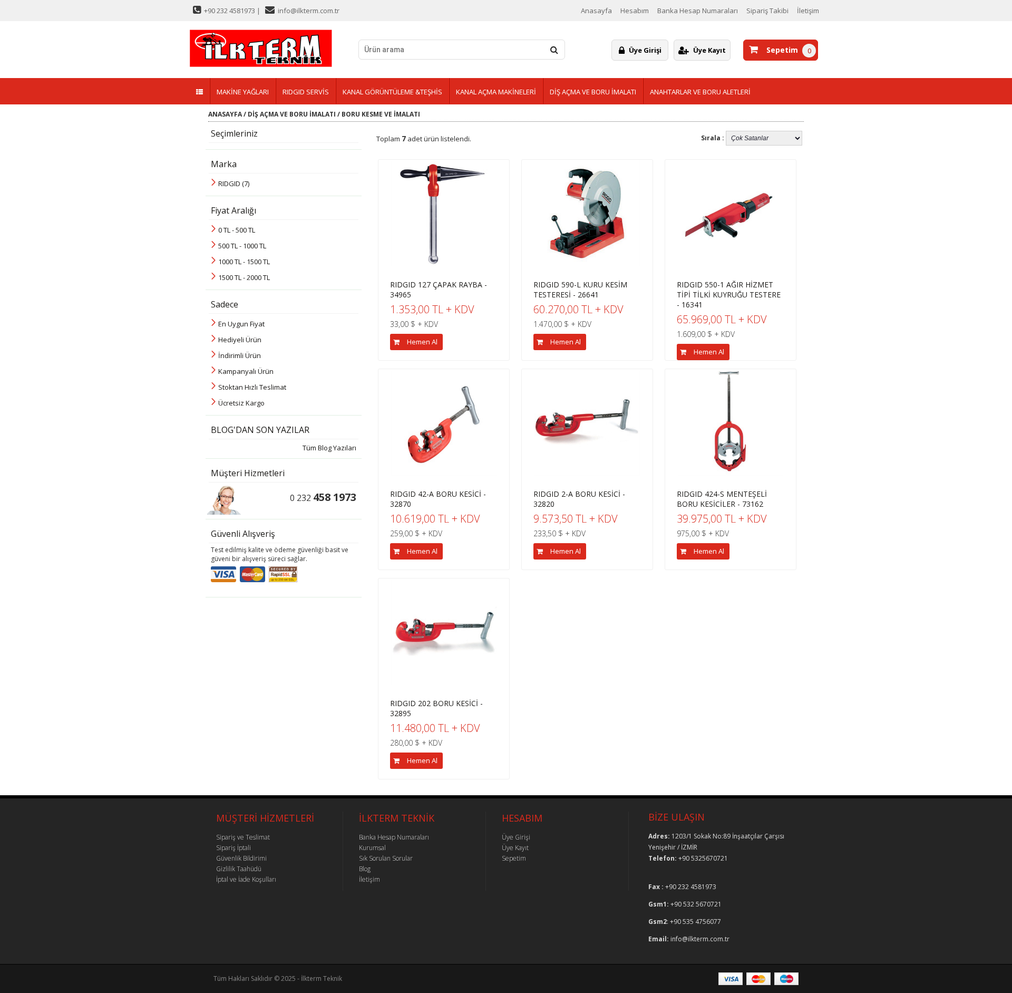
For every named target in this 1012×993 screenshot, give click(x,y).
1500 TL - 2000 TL (244, 277)
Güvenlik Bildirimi (241, 858)
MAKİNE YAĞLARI (243, 92)
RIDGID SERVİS (306, 92)
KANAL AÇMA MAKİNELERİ (496, 92)
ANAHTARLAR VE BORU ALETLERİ (700, 92)
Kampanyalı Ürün (246, 371)
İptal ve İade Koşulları (246, 879)
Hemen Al (422, 341)
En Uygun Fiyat (241, 324)
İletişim (808, 10)
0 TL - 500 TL (236, 230)
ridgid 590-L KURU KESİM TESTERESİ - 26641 (580, 289)
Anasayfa (596, 10)
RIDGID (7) (233, 183)
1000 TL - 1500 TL (244, 261)
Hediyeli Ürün (239, 339)
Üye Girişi (645, 50)
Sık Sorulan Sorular (386, 858)
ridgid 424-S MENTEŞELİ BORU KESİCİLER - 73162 (722, 499)
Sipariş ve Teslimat (243, 837)
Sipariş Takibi (767, 10)
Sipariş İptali (233, 847)
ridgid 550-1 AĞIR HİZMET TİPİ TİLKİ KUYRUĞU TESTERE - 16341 (729, 294)
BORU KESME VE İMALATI (381, 114)
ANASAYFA (225, 114)
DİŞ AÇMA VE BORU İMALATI (593, 92)
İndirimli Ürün (239, 355)
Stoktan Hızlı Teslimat (252, 387)
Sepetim (780, 50)
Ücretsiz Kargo (241, 403)
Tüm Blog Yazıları (329, 447)
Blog (365, 868)
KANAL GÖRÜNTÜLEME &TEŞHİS (392, 92)
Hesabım (634, 10)
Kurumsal (372, 847)
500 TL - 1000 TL (242, 245)
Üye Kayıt (709, 50)
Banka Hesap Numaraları (697, 10)
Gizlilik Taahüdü (238, 868)
